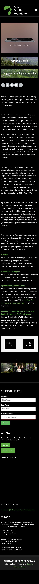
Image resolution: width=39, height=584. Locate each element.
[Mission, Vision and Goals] (7, 372)
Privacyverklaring (19, 567)
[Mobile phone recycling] (19, 52)
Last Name (5, 405)
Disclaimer (30, 564)
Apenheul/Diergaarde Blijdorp (13, 285)
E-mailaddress (7, 413)
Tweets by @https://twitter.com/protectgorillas (18, 509)
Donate (5, 445)
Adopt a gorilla (8, 451)
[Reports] (31, 371)
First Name (5, 396)
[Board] (19, 371)
